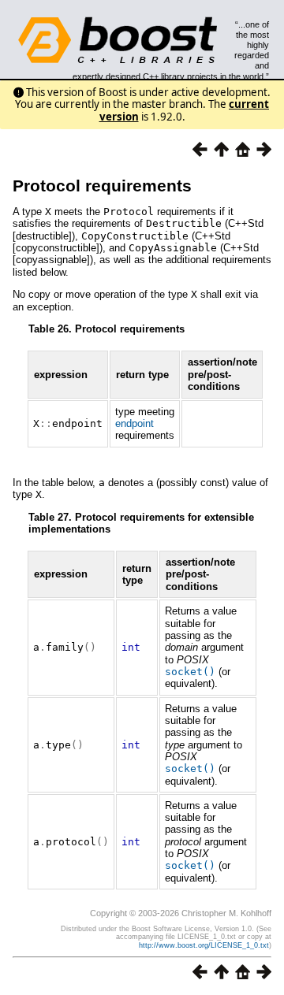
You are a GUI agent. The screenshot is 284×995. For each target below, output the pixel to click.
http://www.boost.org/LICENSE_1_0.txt (204, 945)
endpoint (134, 423)
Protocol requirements (102, 185)
